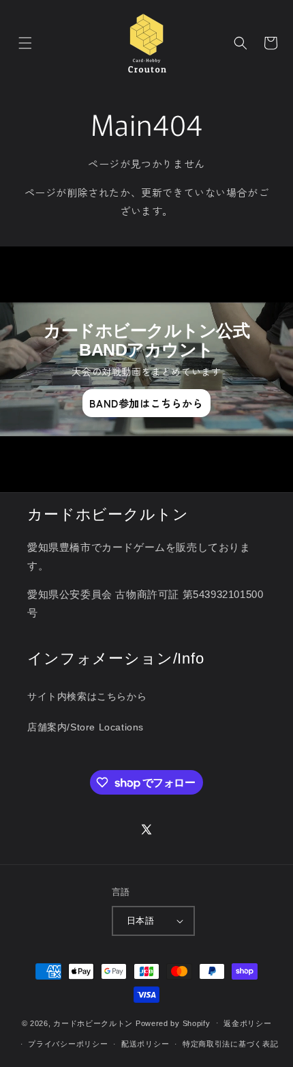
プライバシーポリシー (68, 1044)
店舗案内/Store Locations (85, 727)
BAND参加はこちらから (146, 403)
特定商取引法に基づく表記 (230, 1044)
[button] (25, 43)
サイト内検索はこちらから (86, 696)
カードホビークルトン (93, 1023)
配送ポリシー (145, 1044)
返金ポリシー (247, 1023)
